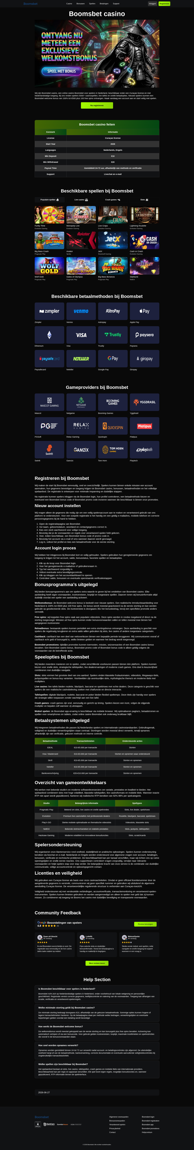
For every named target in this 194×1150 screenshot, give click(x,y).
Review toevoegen (145, 924)
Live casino (79, 200)
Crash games (111, 200)
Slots (142, 200)
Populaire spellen (48, 200)
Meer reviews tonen (97, 963)
